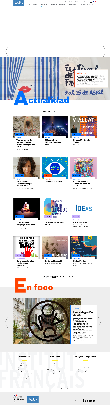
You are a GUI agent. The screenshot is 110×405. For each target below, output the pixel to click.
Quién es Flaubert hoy (55, 261)
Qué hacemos (68, 1)
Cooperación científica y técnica (24, 376)
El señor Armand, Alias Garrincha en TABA (81, 184)
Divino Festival (79, 261)
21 (63, 277)
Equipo (76, 1)
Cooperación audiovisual (24, 370)
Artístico (55, 364)
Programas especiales (58, 4)
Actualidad (44, 4)
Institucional (33, 4)
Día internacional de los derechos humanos (25, 263)
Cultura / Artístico (24, 366)
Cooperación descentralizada (24, 374)
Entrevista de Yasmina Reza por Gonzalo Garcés (24, 184)
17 (51, 277)
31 (72, 277)
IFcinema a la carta (53, 182)
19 (57, 277)
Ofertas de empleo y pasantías (51, 388)
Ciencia (55, 374)
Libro (55, 366)
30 (69, 277)
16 (48, 277)
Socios (83, 1)
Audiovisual (55, 368)
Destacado (72, 4)
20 (60, 277)
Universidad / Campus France (24, 378)
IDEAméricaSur (80, 222)
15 (45, 277)
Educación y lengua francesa (24, 372)
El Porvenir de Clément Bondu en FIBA (53, 142)
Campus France (68, 388)
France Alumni (83, 388)
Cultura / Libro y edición (24, 368)
